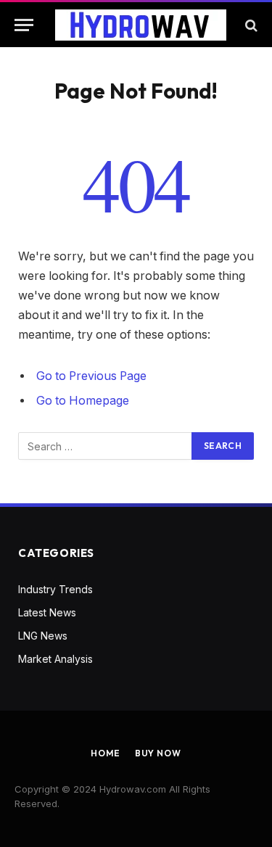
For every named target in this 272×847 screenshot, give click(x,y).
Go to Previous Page (91, 376)
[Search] (249, 25)
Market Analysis (55, 659)
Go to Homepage (82, 401)
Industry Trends (55, 589)
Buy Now (158, 753)
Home (105, 753)
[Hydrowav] (140, 25)
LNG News (42, 635)
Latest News (47, 612)
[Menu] (24, 25)
